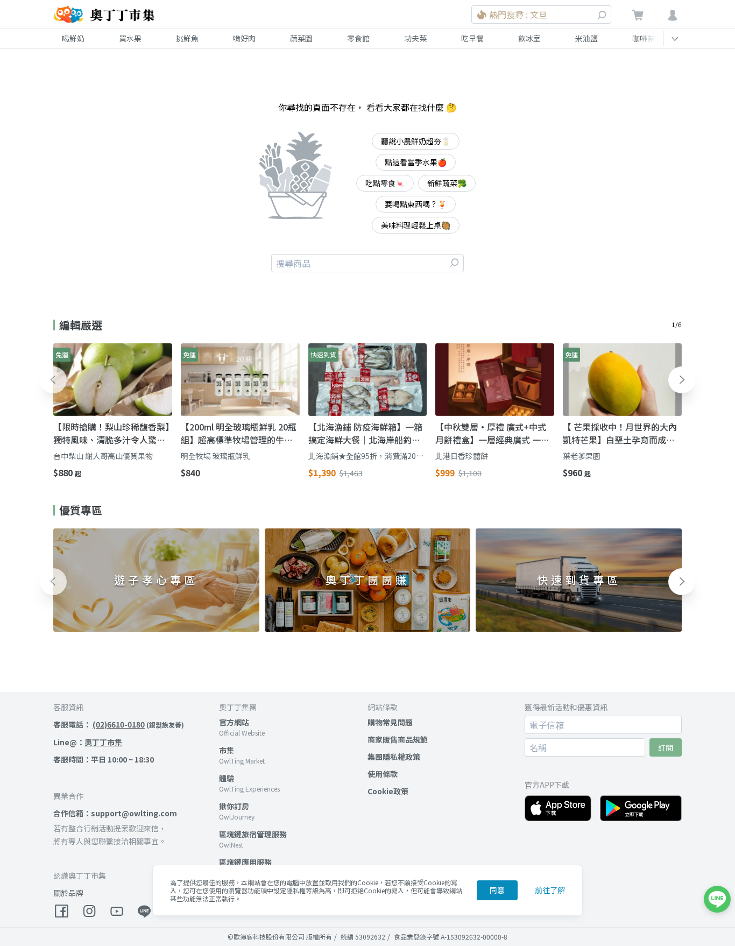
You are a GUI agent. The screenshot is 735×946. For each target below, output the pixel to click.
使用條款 (382, 773)
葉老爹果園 (581, 455)
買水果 (130, 38)
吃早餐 (472, 38)
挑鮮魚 (187, 38)
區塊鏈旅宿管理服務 (253, 834)
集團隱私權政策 (393, 756)
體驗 (226, 778)
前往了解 (550, 890)
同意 (497, 890)
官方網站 (234, 722)
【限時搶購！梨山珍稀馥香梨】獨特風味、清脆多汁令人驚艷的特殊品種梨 (111, 433)
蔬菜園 (301, 38)
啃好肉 (244, 38)
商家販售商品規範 (397, 739)
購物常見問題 (390, 722)
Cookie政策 (387, 791)
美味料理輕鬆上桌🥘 (415, 225)
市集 (226, 750)
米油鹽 (586, 38)
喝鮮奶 (73, 38)
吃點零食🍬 (385, 183)
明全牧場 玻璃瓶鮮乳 (215, 455)
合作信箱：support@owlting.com (115, 813)
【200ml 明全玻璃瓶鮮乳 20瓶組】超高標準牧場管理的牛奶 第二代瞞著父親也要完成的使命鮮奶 (238, 433)
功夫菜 (415, 38)
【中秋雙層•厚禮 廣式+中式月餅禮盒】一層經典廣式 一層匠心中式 (492, 433)
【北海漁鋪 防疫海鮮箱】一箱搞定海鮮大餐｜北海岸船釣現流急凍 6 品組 (365, 433)
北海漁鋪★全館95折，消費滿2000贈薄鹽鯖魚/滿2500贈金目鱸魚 (366, 456)
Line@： (87, 742)
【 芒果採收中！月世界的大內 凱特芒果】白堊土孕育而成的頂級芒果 (620, 433)
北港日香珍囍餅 (461, 455)
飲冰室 (529, 38)
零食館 (358, 38)
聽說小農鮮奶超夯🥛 (415, 141)
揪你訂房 (234, 806)
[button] (53, 379)
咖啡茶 (643, 38)
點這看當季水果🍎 (416, 162)
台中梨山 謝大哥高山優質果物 (103, 455)
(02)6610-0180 (119, 724)
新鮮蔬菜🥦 (447, 183)
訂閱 (665, 747)
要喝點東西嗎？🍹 (416, 204)
